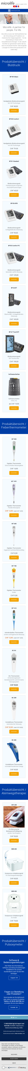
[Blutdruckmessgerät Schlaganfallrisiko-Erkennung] (14, 215)
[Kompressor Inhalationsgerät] (14, 861)
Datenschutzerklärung (12, 1028)
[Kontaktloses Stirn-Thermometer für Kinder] (14, 752)
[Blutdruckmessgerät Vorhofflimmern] (14, 344)
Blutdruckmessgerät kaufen (9, 1031)
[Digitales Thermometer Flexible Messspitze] (14, 493)
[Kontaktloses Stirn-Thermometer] (14, 709)
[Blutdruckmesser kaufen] (14, 257)
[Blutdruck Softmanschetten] (14, 386)
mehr (14, 1063)
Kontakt (13, 1007)
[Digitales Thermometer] (14, 451)
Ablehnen (14, 1054)
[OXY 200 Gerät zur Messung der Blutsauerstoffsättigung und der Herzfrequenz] (14, 817)
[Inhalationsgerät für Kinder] (14, 903)
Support (13, 978)
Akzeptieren (14, 1058)
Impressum (19, 1025)
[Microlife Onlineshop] (14, 3)
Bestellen (14, 153)
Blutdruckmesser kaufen (8, 1033)
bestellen (14, 110)
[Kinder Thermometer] (14, 578)
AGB (21, 1028)
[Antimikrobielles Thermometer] (14, 620)
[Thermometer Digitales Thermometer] (14, 535)
